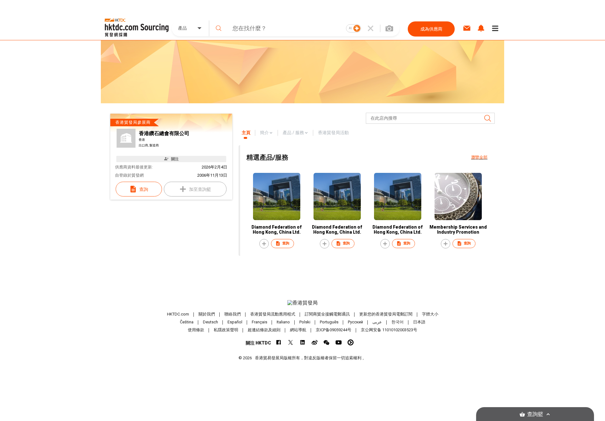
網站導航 (298, 329)
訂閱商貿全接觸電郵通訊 (327, 314)
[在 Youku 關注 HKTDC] (351, 342)
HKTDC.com (178, 314)
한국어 (397, 322)
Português (329, 322)
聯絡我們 (232, 314)
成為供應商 (431, 28)
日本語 (419, 322)
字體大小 (430, 314)
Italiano (283, 322)
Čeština (186, 322)
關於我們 (207, 314)
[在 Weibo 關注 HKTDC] (315, 342)
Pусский (355, 322)
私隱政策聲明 (226, 329)
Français (259, 322)
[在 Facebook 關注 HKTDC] (279, 342)
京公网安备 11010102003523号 (389, 329)
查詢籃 (535, 414)
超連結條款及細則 (264, 329)
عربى (377, 322)
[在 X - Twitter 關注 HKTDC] (291, 342)
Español (235, 322)
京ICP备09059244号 (333, 329)
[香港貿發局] (302, 303)
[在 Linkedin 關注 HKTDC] (303, 342)
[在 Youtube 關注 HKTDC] (339, 342)
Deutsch (210, 322)
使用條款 (196, 329)
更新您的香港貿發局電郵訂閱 (385, 314)
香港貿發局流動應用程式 (272, 314)
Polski (304, 322)
